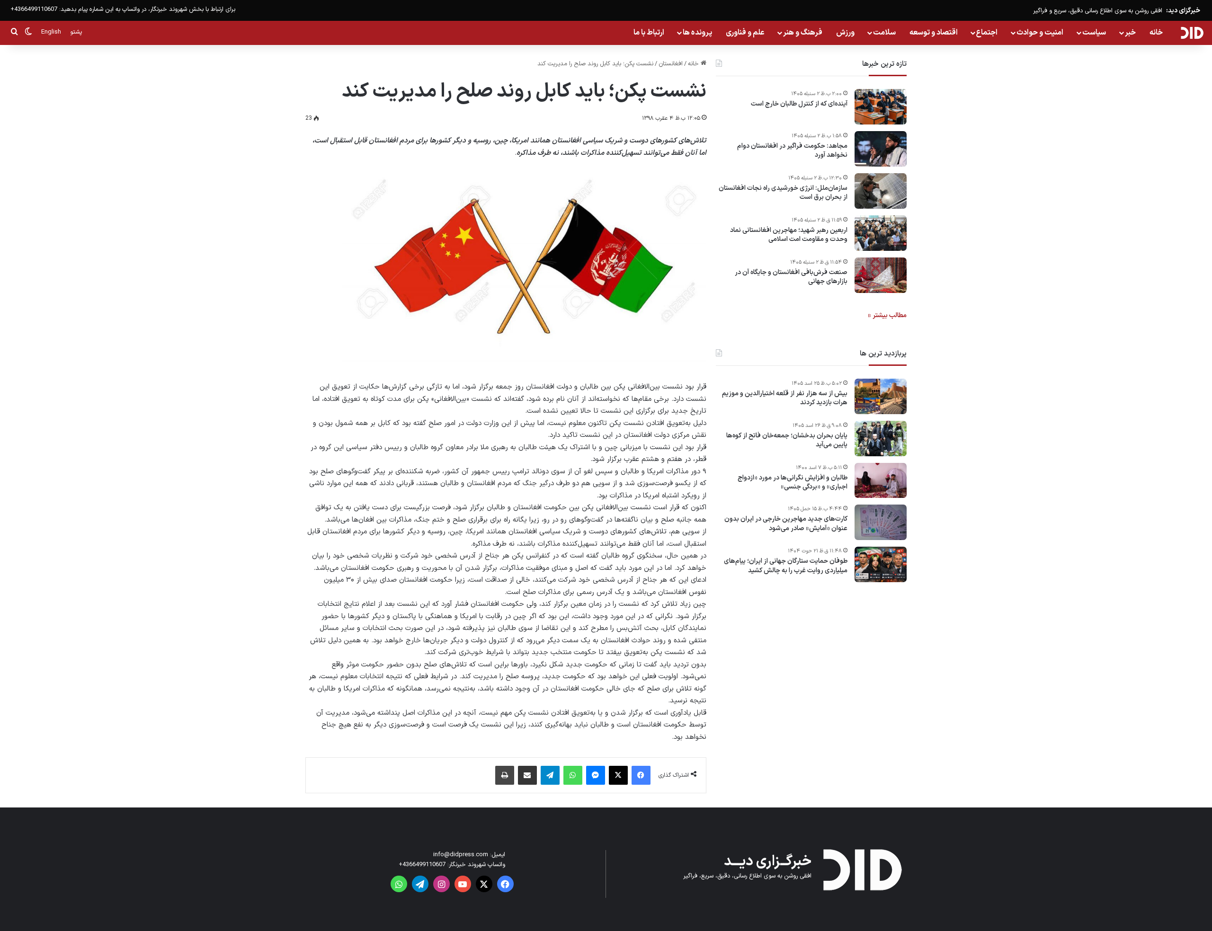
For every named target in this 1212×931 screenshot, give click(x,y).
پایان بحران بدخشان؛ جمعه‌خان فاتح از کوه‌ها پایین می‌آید (786, 440)
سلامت (884, 32)
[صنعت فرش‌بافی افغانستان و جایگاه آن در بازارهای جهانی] (881, 275)
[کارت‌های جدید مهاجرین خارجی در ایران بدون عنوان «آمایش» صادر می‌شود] (881, 522)
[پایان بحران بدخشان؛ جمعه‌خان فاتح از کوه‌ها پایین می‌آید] (881, 438)
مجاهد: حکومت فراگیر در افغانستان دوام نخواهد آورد (792, 151)
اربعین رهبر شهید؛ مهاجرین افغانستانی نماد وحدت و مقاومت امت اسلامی (788, 235)
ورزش (845, 32)
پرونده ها (697, 32)
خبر (1130, 32)
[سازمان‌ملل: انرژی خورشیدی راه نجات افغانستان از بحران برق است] (881, 191)
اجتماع (987, 32)
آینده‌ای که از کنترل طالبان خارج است (799, 104)
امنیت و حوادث (1039, 32)
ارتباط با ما (648, 32)
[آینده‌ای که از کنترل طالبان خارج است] (881, 106)
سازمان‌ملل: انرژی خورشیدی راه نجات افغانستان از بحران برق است (783, 193)
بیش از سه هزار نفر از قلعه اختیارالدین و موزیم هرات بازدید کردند (784, 398)
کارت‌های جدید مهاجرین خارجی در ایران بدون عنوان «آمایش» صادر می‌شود (785, 524)
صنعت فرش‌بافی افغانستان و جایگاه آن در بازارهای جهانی (791, 277)
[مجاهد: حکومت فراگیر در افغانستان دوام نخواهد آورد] (881, 149)
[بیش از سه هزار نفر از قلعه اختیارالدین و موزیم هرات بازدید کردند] (881, 396)
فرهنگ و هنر (802, 32)
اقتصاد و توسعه (933, 32)
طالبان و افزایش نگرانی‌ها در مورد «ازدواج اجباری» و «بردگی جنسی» (792, 482)
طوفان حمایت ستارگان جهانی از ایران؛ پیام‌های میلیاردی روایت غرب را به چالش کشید (785, 566)
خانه (1156, 32)
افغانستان (671, 64)
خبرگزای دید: (1183, 11)
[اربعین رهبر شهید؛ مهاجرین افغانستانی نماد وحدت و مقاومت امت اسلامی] (881, 233)
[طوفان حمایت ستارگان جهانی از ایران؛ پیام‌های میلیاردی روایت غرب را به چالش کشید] (881, 564)
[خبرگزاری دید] (1192, 32)
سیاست (1094, 32)
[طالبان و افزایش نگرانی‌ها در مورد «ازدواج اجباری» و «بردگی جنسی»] (881, 480)
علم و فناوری (745, 32)
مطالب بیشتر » (887, 315)
